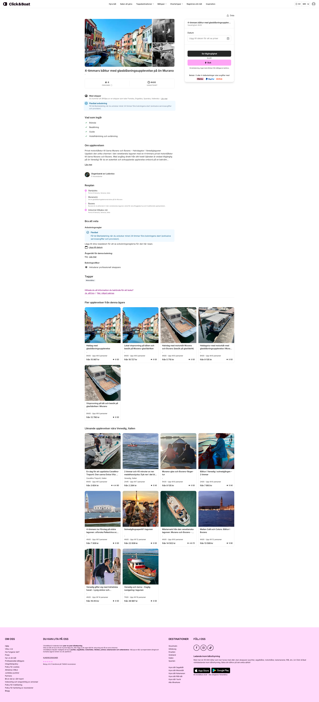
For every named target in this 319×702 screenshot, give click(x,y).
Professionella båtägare (14, 661)
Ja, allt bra (89, 293)
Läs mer (88, 164)
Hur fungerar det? (12, 652)
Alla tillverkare (174, 682)
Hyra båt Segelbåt (176, 667)
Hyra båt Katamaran (177, 673)
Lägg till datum (96, 247)
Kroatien (172, 652)
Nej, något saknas (105, 293)
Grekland (172, 655)
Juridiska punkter (12, 673)
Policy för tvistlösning (13, 685)
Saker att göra (126, 4)
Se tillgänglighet (209, 53)
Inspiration (210, 4)
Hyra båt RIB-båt (175, 676)
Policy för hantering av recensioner (19, 688)
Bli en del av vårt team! (14, 679)
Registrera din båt (194, 4)
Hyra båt (112, 4)
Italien (171, 658)
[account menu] (313, 4)
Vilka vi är (9, 649)
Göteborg (172, 649)
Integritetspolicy (11, 664)
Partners (8, 676)
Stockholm (173, 646)
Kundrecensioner (50, 658)
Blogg (7, 691)
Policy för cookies (12, 667)
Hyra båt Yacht (175, 679)
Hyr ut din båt (10, 658)
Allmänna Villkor (11, 670)
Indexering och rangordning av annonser (21, 682)
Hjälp (7, 646)
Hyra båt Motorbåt (176, 670)
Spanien (172, 661)
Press (7, 655)
